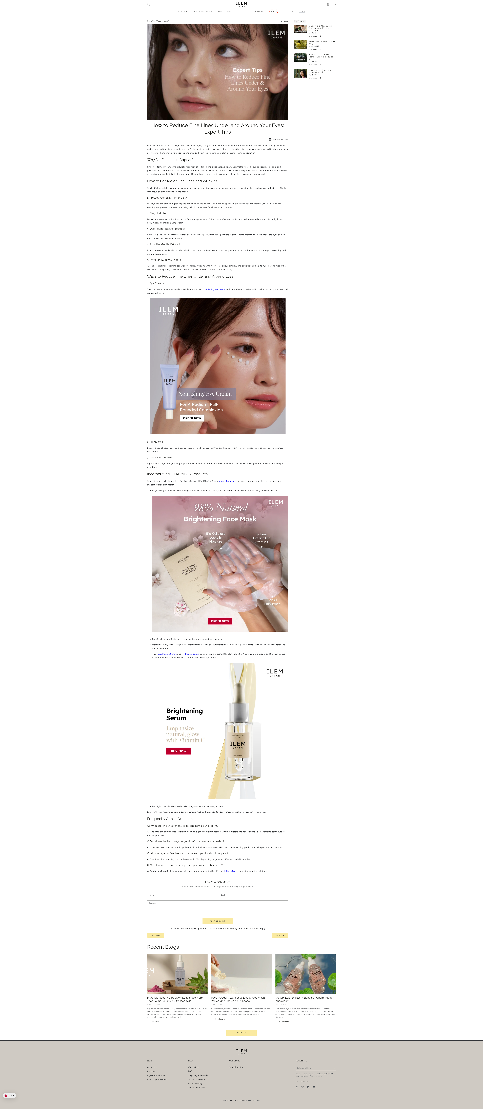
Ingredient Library (156, 1075)
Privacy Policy (230, 928)
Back (286, 21)
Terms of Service (250, 928)
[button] (148, 4)
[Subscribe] (334, 1068)
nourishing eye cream (214, 289)
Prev (157, 935)
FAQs (191, 1071)
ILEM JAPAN (230, 871)
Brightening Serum (167, 654)
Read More (313, 36)
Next (278, 935)
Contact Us (193, 1067)
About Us (152, 1067)
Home (149, 21)
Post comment (217, 921)
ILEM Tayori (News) (160, 21)
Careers (151, 1071)
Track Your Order (196, 1087)
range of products (227, 481)
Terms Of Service (196, 1079)
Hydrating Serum (190, 654)
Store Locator (236, 1067)
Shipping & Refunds (198, 1075)
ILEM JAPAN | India (237, 1100)
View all (241, 1033)
